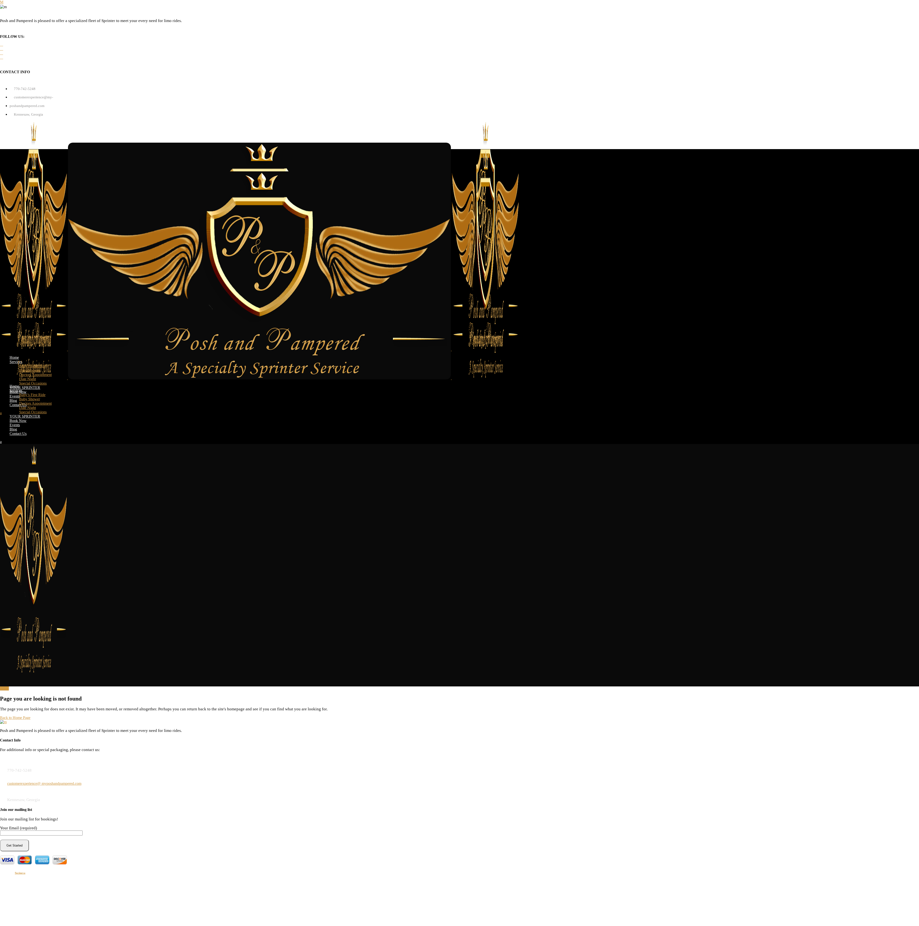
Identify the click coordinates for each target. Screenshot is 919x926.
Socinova (20, 872)
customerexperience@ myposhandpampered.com (44, 783)
